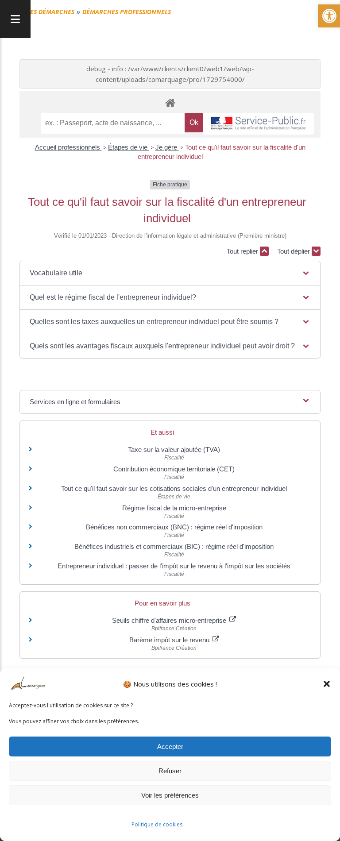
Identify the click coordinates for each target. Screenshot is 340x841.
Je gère (167, 147)
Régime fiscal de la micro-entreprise (174, 508)
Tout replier (243, 251)
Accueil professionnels (68, 147)
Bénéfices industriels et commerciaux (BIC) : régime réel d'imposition (174, 546)
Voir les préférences (170, 795)
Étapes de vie (128, 147)
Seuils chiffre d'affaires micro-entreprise (170, 620)
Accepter (170, 746)
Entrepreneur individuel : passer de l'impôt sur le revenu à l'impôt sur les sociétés (174, 566)
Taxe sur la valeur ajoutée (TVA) (174, 449)
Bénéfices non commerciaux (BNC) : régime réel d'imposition (174, 527)
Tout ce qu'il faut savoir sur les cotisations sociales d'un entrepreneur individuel (174, 488)
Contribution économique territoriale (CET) (174, 469)
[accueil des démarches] (170, 102)
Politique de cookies (156, 824)
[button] (326, 683)
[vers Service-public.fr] (258, 124)
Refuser (170, 771)
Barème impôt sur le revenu (170, 640)
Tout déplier (294, 251)
